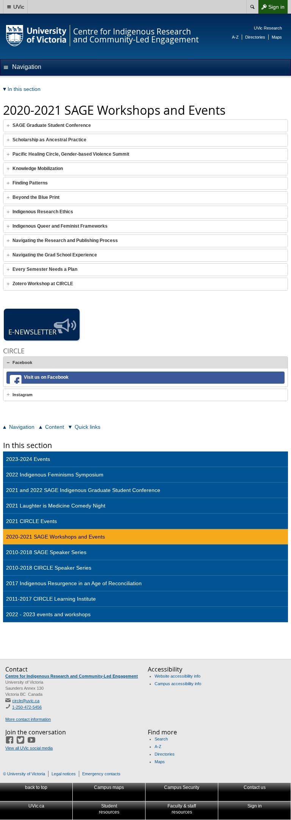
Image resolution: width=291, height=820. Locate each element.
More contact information (28, 719)
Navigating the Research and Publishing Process (65, 240)
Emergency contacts (101, 774)
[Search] (252, 7)
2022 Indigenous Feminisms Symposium (54, 475)
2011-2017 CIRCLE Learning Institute (51, 599)
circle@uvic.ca (25, 700)
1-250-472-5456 (27, 707)
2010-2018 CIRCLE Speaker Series (48, 568)
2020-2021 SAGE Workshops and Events (55, 537)
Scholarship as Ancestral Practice (49, 139)
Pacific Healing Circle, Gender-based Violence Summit (71, 154)
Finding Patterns (30, 183)
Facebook (22, 362)
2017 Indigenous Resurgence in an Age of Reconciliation (74, 583)
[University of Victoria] (36, 35)
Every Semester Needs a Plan (45, 269)
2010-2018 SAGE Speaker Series (46, 552)
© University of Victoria (24, 774)
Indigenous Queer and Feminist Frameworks (60, 226)
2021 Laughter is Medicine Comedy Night (55, 506)
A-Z (235, 37)
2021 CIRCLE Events (31, 521)
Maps (277, 37)
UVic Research (268, 28)
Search (161, 739)
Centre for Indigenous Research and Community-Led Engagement (71, 676)
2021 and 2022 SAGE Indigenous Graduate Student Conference (83, 490)
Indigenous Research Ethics (43, 211)
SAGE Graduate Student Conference (52, 125)
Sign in (271, 8)
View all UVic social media (29, 748)
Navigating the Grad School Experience (55, 255)
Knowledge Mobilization (38, 168)
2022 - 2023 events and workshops (48, 614)
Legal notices (64, 774)
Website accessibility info (177, 676)
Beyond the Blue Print (36, 197)
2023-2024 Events (28, 459)
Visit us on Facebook (46, 377)
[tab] (145, 125)
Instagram (23, 394)
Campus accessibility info (178, 683)
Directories (255, 37)
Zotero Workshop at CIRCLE (43, 283)
